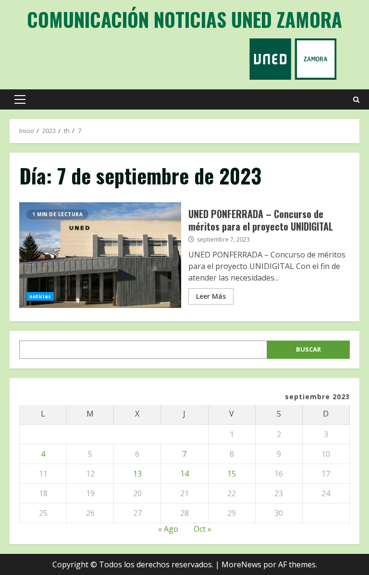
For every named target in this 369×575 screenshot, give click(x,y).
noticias (40, 296)
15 (231, 473)
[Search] (356, 99)
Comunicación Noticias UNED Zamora (184, 19)
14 (184, 473)
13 (137, 473)
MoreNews (241, 564)
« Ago (168, 529)
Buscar (308, 349)
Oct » (202, 529)
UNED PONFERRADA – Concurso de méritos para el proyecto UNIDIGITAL (100, 255)
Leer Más (211, 296)
